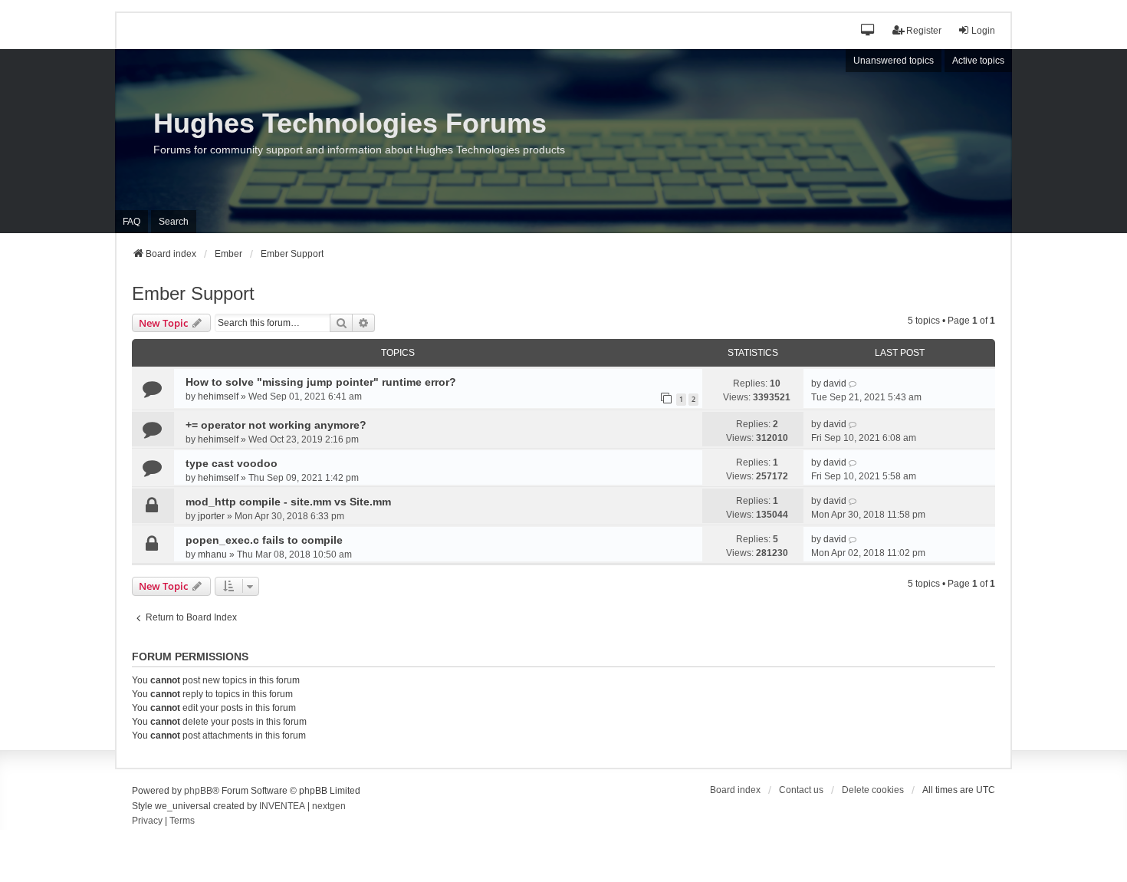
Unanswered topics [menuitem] (893, 60)
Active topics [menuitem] (978, 60)
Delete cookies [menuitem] (873, 790)
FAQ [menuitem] (131, 221)
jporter (211, 516)
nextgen (329, 806)
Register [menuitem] (923, 30)
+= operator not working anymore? (276, 425)
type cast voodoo (232, 463)
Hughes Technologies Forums (350, 123)
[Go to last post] (854, 383)
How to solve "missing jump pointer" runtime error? (321, 382)
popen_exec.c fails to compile (264, 540)
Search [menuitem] (174, 221)
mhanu (212, 554)
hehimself (218, 396)
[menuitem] (147, 821)
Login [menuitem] (983, 30)
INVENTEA (282, 806)
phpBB (198, 790)
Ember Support (193, 293)
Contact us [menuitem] (801, 790)
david (834, 383)
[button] (868, 31)
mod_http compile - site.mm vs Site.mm (288, 501)
